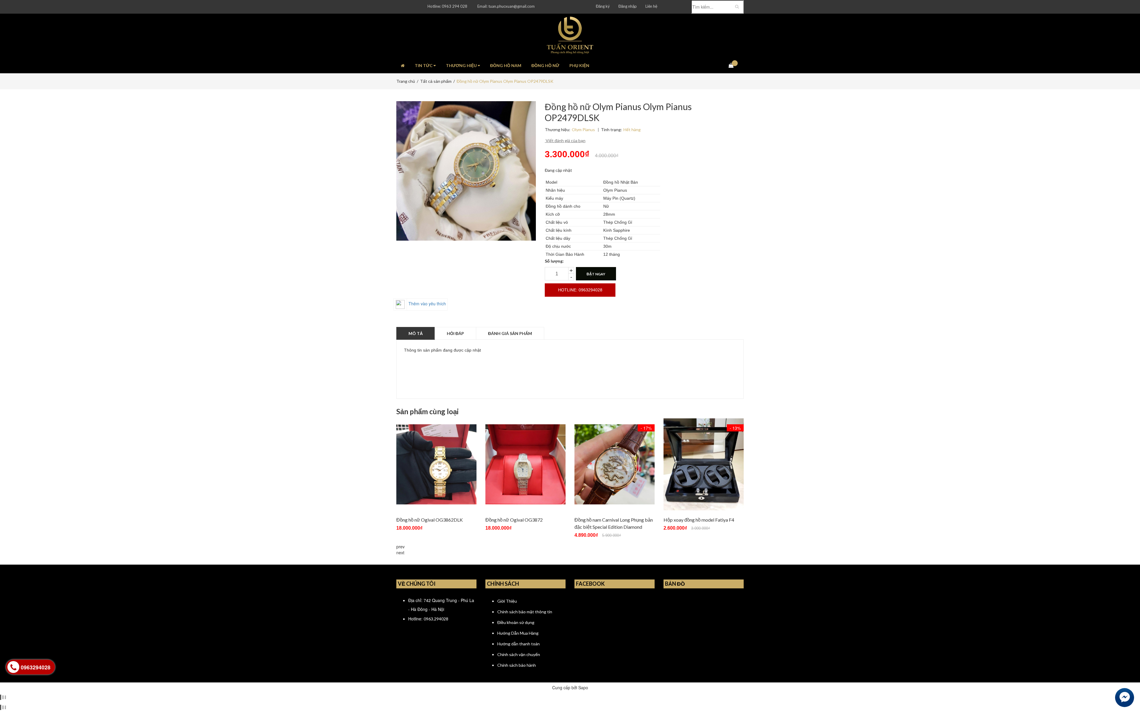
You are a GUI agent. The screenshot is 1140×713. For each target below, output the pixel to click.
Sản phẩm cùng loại (427, 411)
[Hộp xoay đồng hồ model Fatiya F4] (704, 464)
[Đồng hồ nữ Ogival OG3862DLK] (436, 464)
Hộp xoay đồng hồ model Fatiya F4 (699, 520)
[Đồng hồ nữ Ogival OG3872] (525, 464)
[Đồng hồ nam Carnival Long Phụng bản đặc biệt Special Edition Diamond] (614, 464)
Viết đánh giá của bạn (565, 140)
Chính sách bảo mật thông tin (524, 611)
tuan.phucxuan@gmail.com (511, 6)
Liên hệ (651, 6)
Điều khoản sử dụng (515, 622)
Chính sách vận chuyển (518, 654)
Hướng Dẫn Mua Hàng (518, 633)
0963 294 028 (454, 6)
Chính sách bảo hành (516, 665)
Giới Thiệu (507, 601)
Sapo (583, 687)
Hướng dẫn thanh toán (518, 643)
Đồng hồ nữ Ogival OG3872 (514, 520)
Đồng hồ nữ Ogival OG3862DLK (429, 520)
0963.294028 (436, 618)
